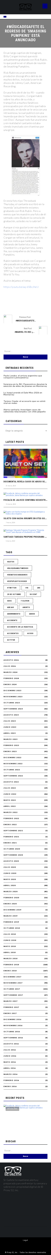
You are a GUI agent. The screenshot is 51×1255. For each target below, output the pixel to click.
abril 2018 (10, 952)
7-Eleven (25, 601)
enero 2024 (10, 684)
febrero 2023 (11, 745)
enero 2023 (10, 751)
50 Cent (33, 594)
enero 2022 (10, 824)
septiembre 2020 (13, 855)
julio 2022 (10, 788)
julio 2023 (10, 721)
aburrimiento (13, 614)
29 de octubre (14, 594)
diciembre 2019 (12, 910)
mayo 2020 (10, 879)
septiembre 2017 (13, 995)
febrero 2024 (11, 678)
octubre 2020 (12, 849)
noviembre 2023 (13, 696)
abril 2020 (10, 885)
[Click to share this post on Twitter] (20, 305)
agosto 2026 (11, 660)
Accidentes (13, 633)
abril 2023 (10, 733)
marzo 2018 (11, 958)
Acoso (30, 633)
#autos (10, 562)
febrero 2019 (11, 922)
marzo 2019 (11, 916)
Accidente (12, 620)
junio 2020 (10, 873)
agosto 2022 (11, 782)
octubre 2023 (12, 703)
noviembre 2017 (13, 983)
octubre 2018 (12, 928)
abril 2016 (10, 1068)
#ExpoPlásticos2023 (17, 581)
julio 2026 (10, 666)
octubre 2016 (12, 1031)
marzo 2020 (11, 891)
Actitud (11, 640)
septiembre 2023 (13, 709)
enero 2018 (10, 971)
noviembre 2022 (13, 763)
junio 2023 (10, 727)
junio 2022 (10, 794)
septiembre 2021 (13, 830)
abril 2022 (10, 806)
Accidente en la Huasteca (20, 627)
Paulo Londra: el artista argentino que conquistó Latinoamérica (23, 376)
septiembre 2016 (13, 1038)
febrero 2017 (11, 1007)
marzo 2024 (11, 672)
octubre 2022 (12, 770)
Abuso (32, 614)
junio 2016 (10, 1056)
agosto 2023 (11, 715)
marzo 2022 (11, 812)
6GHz (9, 601)
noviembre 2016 (13, 1025)
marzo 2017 (11, 1001)
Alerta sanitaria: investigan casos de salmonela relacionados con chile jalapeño (25, 410)
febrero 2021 (11, 837)
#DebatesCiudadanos (17, 575)
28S (38, 588)
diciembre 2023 (12, 690)
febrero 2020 (11, 897)
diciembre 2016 (12, 1019)
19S (26, 588)
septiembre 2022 (13, 776)
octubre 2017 (12, 989)
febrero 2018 (11, 964)
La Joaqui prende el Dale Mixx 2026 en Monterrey (23, 393)
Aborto (26, 607)
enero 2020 (10, 904)
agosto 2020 (11, 861)
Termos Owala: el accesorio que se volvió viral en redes (24, 402)
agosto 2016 (11, 1044)
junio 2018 (10, 940)
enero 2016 (10, 1086)
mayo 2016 (10, 1062)
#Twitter (11, 588)
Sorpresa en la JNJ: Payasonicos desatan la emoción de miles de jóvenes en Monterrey (25, 385)
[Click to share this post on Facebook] (11, 305)
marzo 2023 (11, 739)
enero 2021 (10, 843)
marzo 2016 (11, 1074)
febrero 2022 (11, 818)
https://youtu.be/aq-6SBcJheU (21, 286)
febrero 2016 (11, 1080)
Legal (25, 1240)
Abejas (10, 607)
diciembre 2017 (12, 977)
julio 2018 (10, 934)
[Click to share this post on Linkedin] (40, 305)
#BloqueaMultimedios (17, 568)
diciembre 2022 (12, 757)
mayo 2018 (10, 946)
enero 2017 (10, 1013)
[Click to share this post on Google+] (30, 305)
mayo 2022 (10, 800)
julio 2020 (10, 867)
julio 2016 (10, 1050)
